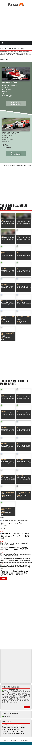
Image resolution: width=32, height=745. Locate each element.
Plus (3, 578)
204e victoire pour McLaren (10, 729)
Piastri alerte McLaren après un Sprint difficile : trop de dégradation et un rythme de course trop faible (15, 573)
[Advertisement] (16, 23)
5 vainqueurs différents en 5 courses (13, 727)
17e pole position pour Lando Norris (13, 733)
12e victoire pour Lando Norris (11, 725)
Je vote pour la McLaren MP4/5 (16, 153)
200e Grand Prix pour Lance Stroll (12, 731)
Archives (25, 740)
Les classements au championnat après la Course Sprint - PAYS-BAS (14, 548)
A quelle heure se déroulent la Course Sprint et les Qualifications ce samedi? (15, 559)
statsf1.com (27, 165)
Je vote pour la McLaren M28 (16, 103)
